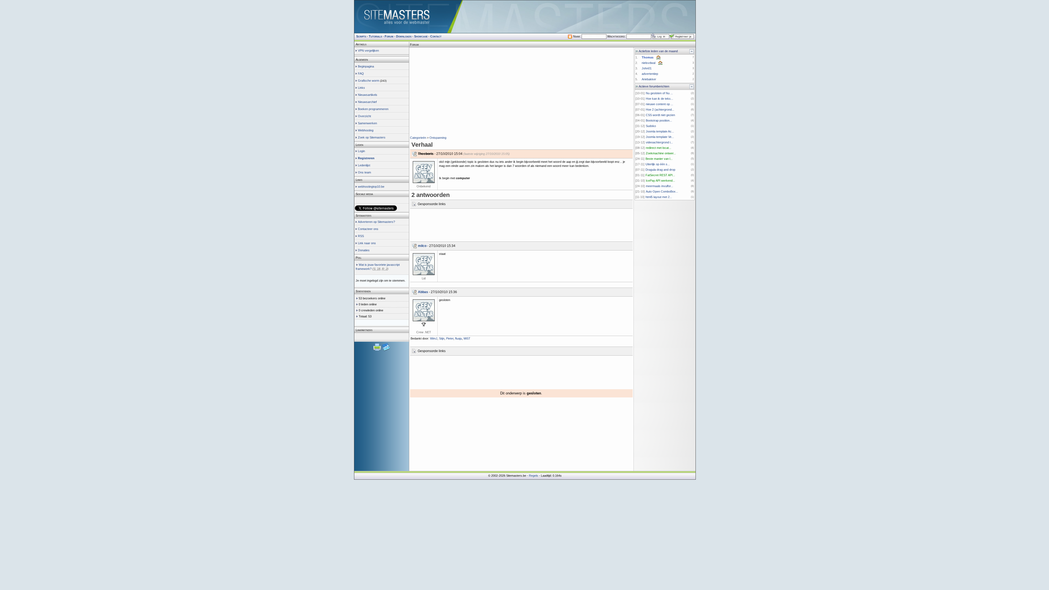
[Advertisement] (521, 56)
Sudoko (651, 126)
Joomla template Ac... (660, 131)
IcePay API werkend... (660, 180)
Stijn (441, 338)
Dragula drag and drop (660, 169)
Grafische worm (368, 80)
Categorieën (418, 137)
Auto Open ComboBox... (662, 191)
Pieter (449, 338)
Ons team (364, 172)
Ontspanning (437, 137)
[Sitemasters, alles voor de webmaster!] (525, 16)
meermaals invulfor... (659, 186)
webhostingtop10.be (371, 186)
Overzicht (364, 116)
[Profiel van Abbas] (424, 310)
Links (361, 87)
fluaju (458, 338)
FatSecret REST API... (660, 175)
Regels (533, 475)
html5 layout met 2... (659, 197)
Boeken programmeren (373, 109)
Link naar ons (367, 243)
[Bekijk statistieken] (386, 350)
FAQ (361, 73)
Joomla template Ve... (660, 136)
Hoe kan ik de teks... (659, 98)
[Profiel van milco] (424, 264)
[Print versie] (377, 350)
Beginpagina (366, 66)
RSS (361, 236)
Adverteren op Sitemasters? (376, 221)
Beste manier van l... (659, 158)
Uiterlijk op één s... (658, 164)
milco (422, 246)
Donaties (364, 250)
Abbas (423, 292)
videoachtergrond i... (659, 142)
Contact (435, 36)
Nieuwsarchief (367, 102)
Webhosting (365, 130)
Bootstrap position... (659, 120)
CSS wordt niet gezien (660, 115)
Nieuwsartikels (367, 94)
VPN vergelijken (368, 50)
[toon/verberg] (691, 51)
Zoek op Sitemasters (371, 137)
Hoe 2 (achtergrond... (660, 109)
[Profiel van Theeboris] (424, 172)
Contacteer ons (368, 229)
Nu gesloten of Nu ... (659, 93)
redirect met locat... (658, 147)
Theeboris (426, 154)
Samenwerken (367, 123)
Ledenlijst (364, 165)
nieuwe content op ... (659, 104)
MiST (467, 338)
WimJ (433, 338)
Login (361, 151)
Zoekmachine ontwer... (661, 153)
